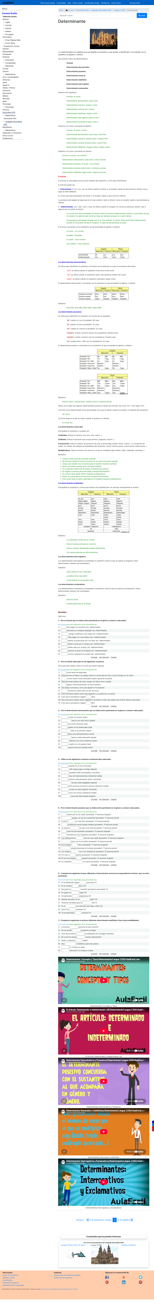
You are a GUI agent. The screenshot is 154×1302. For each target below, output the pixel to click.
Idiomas (6, 19)
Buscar (141, 15)
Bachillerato (7, 127)
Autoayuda (7, 54)
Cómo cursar (78, 3)
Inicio (4, 8)
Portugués (9, 34)
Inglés (7, 22)
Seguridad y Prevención (12, 133)
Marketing (9, 66)
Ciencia (5, 71)
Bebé (5, 101)
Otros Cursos (8, 136)
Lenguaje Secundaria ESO (101, 10)
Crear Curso (116, 3)
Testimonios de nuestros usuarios (67, 1275)
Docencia (6, 90)
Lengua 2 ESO (119, 10)
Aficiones (6, 80)
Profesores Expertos (11, 1283)
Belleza (5, 96)
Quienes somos (9, 1278)
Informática (7, 37)
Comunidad (61, 3)
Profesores (105, 3)
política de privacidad (59, 1289)
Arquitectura (7, 138)
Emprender (9, 60)
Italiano (8, 31)
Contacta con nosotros (63, 1278)
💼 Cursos (70, 10)
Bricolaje (6, 99)
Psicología (7, 104)
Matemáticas (10, 74)
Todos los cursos (10, 16)
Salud (5, 82)
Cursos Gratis (9, 13)
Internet (6, 49)
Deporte (6, 85)
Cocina (5, 69)
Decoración (7, 93)
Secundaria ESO (9, 112)
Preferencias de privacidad (13, 1285)
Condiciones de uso (46, 1289)
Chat (69, 3)
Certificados (7, 1280)
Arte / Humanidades (11, 77)
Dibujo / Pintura (9, 88)
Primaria (6, 110)
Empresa (6, 57)
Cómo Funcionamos (10, 1275)
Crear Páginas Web (12, 40)
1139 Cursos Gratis (48, 3)
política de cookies (72, 1289)
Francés (8, 25)
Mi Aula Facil (135, 3)
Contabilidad (10, 63)
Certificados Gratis (92, 3)
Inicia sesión (62, 624)
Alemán (8, 28)
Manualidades (8, 51)
